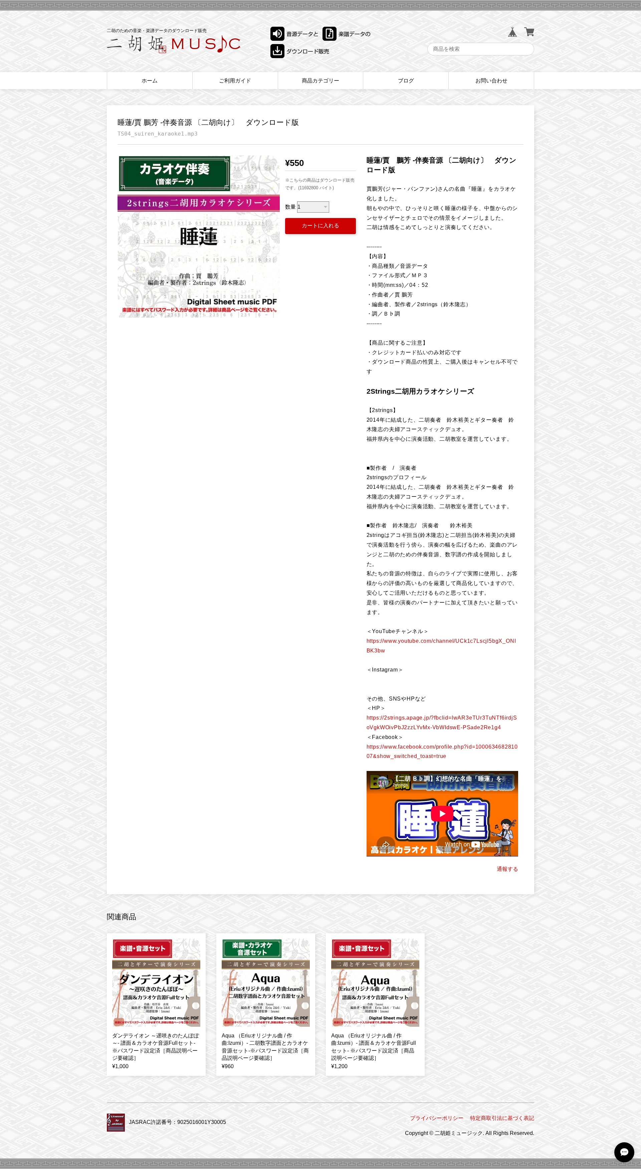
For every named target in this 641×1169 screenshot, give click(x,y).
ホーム (150, 80)
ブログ (406, 80)
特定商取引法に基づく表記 (502, 1118)
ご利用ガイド (235, 80)
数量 (290, 207)
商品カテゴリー (320, 80)
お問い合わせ (491, 80)
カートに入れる (320, 225)
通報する (507, 869)
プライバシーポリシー (436, 1118)
